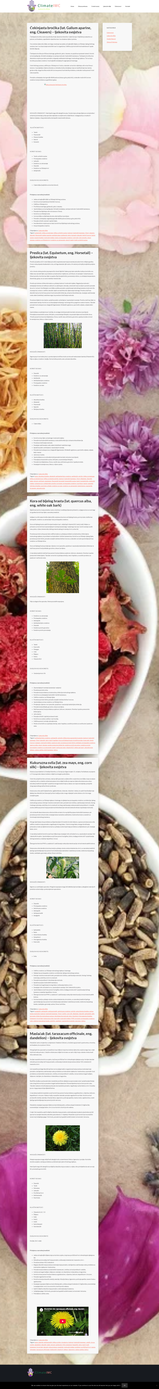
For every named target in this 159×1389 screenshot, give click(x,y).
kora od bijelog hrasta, (66, 740)
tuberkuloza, (82, 486)
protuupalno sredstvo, (66, 238)
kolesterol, (33, 1018)
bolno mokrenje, (35, 1014)
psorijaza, (80, 483)
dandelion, (38, 1345)
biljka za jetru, (57, 1342)
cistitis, (64, 1014)
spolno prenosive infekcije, (56, 745)
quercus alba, (34, 745)
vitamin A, (60, 1349)
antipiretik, (38, 233)
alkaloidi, (53, 476)
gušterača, (64, 235)
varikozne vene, (61, 747)
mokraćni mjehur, (49, 238)
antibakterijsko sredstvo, (64, 476)
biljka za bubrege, (48, 233)
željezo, (32, 750)
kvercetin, (86, 740)
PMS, (73, 1018)
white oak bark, (79, 747)
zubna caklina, (39, 750)
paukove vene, (56, 743)
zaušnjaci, (59, 1021)
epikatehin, (88, 1014)
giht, (93, 1014)
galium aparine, (47, 235)
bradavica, (65, 1342)
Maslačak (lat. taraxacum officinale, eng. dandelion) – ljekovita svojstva (61, 1035)
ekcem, (36, 481)
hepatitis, (76, 1345)
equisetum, (48, 481)
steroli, (68, 240)
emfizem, (42, 481)
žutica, (56, 750)
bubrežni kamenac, (79, 233)
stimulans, (33, 1349)
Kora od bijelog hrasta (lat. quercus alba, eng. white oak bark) (61, 503)
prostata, (60, 483)
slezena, (32, 240)
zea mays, (78, 1021)
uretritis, (53, 1021)
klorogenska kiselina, (85, 1016)
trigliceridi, (53, 1349)
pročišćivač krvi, (86, 1347)
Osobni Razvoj (111, 39)
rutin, (31, 1021)
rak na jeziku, (83, 238)
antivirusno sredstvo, (64, 1011)
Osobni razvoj (95, 6)
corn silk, (70, 1014)
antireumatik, (48, 1342)
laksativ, (80, 235)
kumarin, (74, 235)
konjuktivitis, (85, 481)
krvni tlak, (40, 1018)
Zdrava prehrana (82, 6)
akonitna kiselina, (44, 476)
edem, (32, 481)
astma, (91, 1011)
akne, (36, 476)
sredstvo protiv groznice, (73, 745)
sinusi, (89, 238)
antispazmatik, (53, 1011)
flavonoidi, (38, 235)
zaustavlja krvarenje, (68, 1021)
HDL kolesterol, (67, 1345)
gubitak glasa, (56, 235)
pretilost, (78, 1347)
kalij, (87, 1345)
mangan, (38, 743)
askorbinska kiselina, (82, 1011)
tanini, (72, 240)
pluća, (57, 238)
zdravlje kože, (40, 488)
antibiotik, (75, 476)
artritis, (80, 476)
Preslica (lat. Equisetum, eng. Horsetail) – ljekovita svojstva (61, 255)
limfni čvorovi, (87, 235)
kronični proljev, (78, 740)
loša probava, (53, 1347)
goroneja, (33, 1016)
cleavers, (92, 233)
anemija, (41, 1342)
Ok (124, 1385)
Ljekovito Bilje (43, 230)
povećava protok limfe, (68, 743)
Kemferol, (76, 1016)
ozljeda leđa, (47, 483)
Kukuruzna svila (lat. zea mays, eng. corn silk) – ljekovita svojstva (61, 764)
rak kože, (76, 238)
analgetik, (38, 1011)
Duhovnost (118, 6)
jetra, (69, 235)
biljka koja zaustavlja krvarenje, (73, 738)
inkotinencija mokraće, (62, 1016)
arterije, (60, 738)
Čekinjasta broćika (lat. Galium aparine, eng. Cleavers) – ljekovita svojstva (60, 30)
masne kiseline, (39, 238)
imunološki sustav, (71, 481)
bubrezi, (70, 233)
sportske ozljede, (46, 486)
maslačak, (61, 1347)
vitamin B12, (70, 747)
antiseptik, (54, 738)
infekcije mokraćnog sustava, (45, 1016)
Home (72, 6)
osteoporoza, (39, 483)
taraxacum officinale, (43, 1349)
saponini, (90, 483)
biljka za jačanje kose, (37, 479)
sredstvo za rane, (57, 486)
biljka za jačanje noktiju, (51, 479)
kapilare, (56, 740)
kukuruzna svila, (48, 1018)
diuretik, (32, 235)
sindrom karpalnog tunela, (41, 1021)
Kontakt (127, 6)
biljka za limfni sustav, (61, 233)
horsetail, (62, 481)
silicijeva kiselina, (35, 486)
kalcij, (79, 481)
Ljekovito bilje (107, 6)
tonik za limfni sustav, (81, 240)
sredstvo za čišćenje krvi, (43, 240)
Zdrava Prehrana (112, 42)
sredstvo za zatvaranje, (58, 240)
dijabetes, (84, 479)
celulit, (88, 1342)
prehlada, (79, 743)
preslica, (54, 483)
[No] (157, 1385)
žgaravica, (72, 1349)
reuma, (85, 483)
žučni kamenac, (49, 750)
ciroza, (93, 1342)
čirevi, (87, 233)
